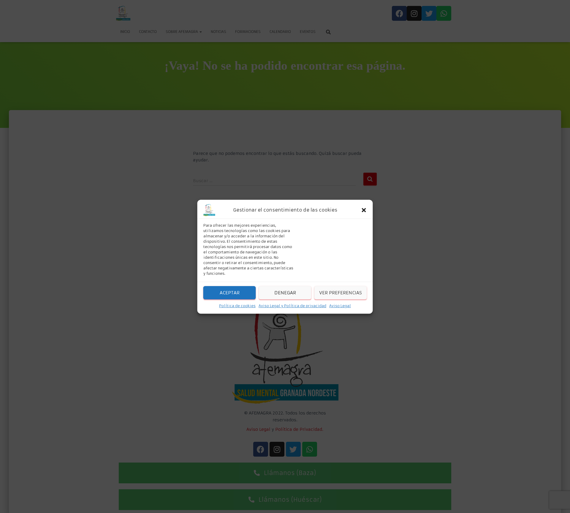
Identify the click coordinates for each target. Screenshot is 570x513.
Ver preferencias (340, 292)
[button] (364, 210)
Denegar (285, 292)
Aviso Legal (340, 306)
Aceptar (230, 292)
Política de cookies (237, 306)
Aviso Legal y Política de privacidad (292, 306)
